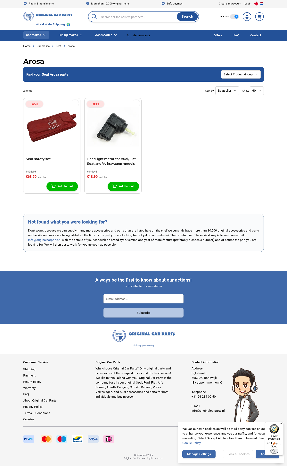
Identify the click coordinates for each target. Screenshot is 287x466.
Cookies (28, 419)
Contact (255, 35)
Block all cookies (238, 454)
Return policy (32, 382)
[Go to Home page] (47, 16)
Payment (29, 375)
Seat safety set (38, 159)
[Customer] (247, 16)
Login (247, 3)
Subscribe (143, 313)
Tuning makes (68, 35)
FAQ (236, 35)
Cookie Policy (191, 443)
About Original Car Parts (39, 400)
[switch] (234, 16)
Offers (218, 35)
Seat (58, 45)
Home (26, 45)
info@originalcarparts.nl (44, 240)
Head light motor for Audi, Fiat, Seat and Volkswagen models (111, 161)
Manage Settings (199, 454)
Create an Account (230, 3)
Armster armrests (138, 35)
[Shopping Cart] (259, 16)
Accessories (103, 35)
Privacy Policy (33, 407)
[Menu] (280, 424)
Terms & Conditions (36, 413)
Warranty (29, 388)
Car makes (33, 35)
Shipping (29, 369)
